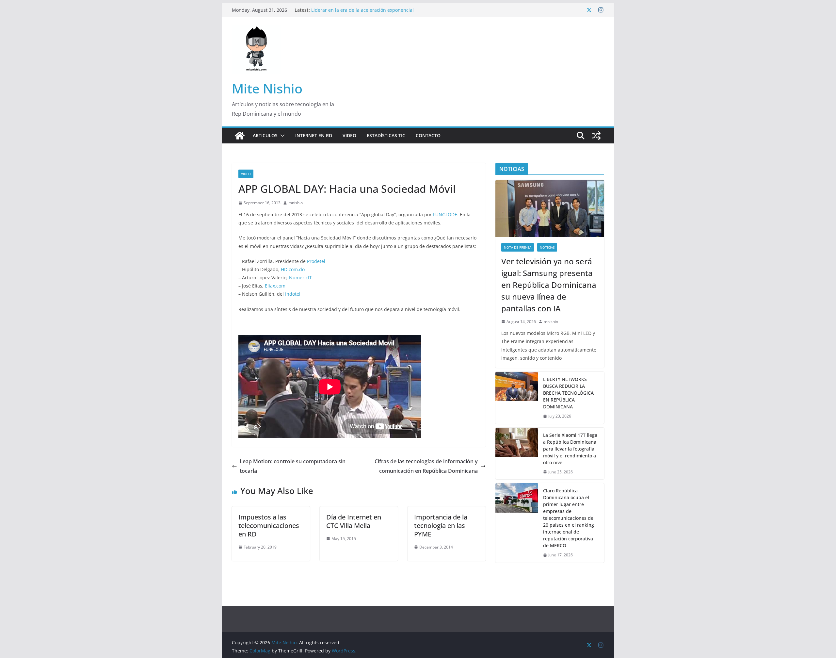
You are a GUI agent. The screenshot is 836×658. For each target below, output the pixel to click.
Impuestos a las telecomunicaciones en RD (268, 525)
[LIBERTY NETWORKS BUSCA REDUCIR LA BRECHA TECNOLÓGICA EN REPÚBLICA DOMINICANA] (516, 398)
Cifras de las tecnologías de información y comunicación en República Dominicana (426, 466)
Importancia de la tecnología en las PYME (440, 525)
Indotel (292, 294)
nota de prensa (517, 247)
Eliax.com (275, 286)
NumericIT (300, 277)
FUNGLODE (445, 214)
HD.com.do (293, 269)
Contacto (428, 135)
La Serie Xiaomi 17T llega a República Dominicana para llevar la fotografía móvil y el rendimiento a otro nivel (570, 449)
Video (349, 135)
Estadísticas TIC (386, 135)
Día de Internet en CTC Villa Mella (353, 521)
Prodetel (316, 261)
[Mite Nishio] (240, 135)
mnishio (295, 203)
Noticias (547, 247)
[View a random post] (596, 135)
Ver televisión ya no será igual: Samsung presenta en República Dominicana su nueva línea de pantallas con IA (548, 285)
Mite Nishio (267, 88)
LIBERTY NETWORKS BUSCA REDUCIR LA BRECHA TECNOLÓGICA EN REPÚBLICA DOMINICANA (568, 393)
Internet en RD (313, 135)
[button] (281, 135)
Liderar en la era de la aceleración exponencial (362, 10)
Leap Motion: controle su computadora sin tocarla (293, 466)
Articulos (265, 135)
